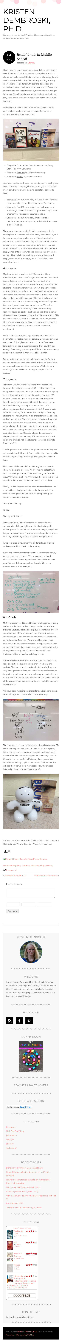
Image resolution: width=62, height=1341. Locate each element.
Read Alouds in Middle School (34, 56)
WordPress (10, 1335)
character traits (29, 865)
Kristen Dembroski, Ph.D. (26, 20)
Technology (11, 1148)
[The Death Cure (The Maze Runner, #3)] (10, 1238)
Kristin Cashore (17, 1246)
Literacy (31, 63)
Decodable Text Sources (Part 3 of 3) (23, 1187)
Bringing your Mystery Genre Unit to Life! (24, 1168)
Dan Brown (20, 1258)
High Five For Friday (15, 1131)
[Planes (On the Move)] (10, 1272)
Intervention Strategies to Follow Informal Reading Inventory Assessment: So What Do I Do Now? (21, 1281)
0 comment (11, 870)
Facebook (19, 1020)
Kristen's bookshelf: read (22, 1228)
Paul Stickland (17, 1268)
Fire (15, 1242)
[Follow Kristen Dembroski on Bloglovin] (19, 1108)
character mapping (12, 865)
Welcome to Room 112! (15, 875)
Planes (17, 1265)
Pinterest (29, 1020)
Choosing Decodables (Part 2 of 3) (22, 1191)
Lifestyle (10, 1139)
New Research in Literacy (45, 875)
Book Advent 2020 (14, 1203)
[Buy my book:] (31, 1056)
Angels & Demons (18, 1254)
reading (40, 865)
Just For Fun (11, 1135)
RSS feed (9, 1020)
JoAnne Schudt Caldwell (18, 1288)
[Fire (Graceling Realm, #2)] (10, 1249)
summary (49, 865)
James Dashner (21, 1236)
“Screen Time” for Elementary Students (24, 1207)
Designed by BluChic (25, 1335)
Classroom (11, 1127)
